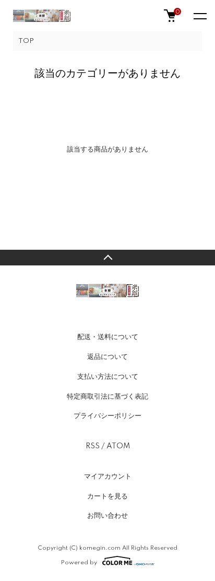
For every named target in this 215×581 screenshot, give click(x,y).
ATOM (118, 446)
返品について (107, 357)
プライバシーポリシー (107, 416)
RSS (93, 446)
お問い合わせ (107, 515)
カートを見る (107, 496)
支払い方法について (107, 376)
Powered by (79, 562)
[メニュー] (199, 15)
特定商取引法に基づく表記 (107, 396)
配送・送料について (107, 337)
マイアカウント (108, 476)
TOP (26, 41)
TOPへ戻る (107, 257)
